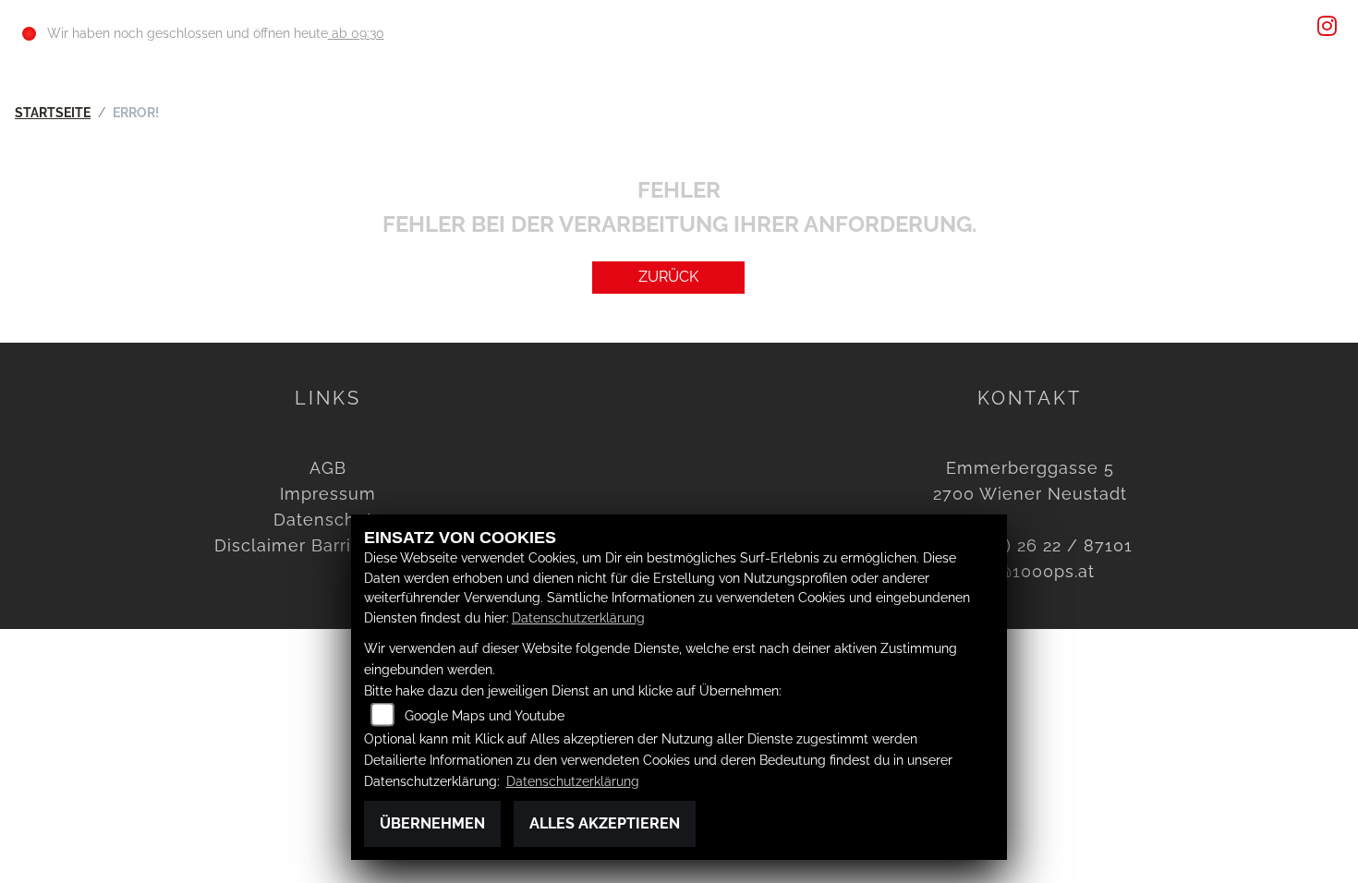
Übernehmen (432, 823)
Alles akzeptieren (604, 823)
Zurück (668, 276)
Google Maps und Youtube (484, 715)
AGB (327, 468)
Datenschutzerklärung (578, 617)
